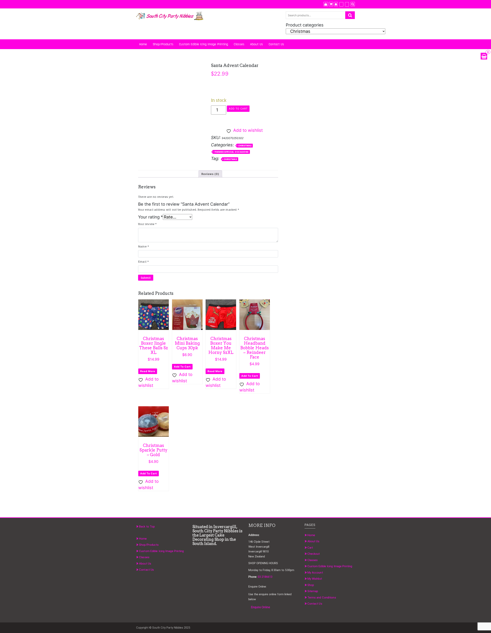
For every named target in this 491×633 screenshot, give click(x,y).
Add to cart (238, 108)
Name (143, 246)
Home (143, 44)
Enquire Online (260, 607)
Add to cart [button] (182, 366)
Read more (147, 371)
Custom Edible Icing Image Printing (203, 44)
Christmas (245, 145)
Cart (310, 547)
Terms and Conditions (321, 597)
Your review (147, 224)
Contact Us (276, 44)
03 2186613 (265, 577)
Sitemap (312, 591)
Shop (310, 585)
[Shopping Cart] (484, 56)
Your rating (150, 216)
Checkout (313, 554)
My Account (315, 572)
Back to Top (147, 526)
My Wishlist (314, 578)
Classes (239, 44)
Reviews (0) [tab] (210, 174)
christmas (230, 159)
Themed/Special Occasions (231, 152)
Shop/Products (163, 44)
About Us (256, 44)
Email (143, 261)
